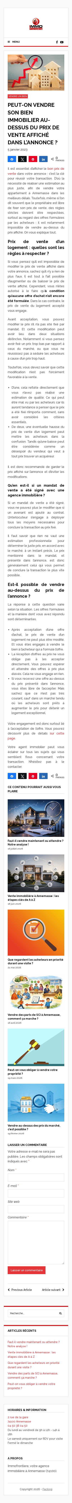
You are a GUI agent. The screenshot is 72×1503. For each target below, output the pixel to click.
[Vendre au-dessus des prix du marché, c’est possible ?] (36, 1120)
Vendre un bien (18, 96)
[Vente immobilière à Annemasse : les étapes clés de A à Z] (36, 891)
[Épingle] (33, 159)
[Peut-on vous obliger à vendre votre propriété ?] (36, 1065)
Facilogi (47, 1489)
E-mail (13, 1186)
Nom (12, 1170)
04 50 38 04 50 (17, 1425)
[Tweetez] (22, 159)
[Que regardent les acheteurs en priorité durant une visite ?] (36, 954)
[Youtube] (61, 42)
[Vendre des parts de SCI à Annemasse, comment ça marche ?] (36, 1010)
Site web (14, 1202)
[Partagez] (12, 159)
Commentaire (18, 1217)
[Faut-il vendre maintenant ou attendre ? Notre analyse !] (36, 835)
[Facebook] (56, 42)
